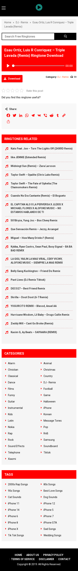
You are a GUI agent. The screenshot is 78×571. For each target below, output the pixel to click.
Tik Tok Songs (16, 535)
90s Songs (14, 490)
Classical (13, 376)
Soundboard (51, 446)
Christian (13, 369)
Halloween (50, 401)
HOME (18, 555)
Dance (11, 382)
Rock (11, 439)
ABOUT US (32, 555)
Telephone (14, 452)
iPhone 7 (49, 516)
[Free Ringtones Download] (39, 7)
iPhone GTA (50, 522)
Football (48, 388)
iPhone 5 (49, 509)
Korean (48, 414)
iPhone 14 (13, 509)
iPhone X (13, 528)
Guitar (11, 401)
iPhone (48, 407)
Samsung (49, 439)
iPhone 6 (13, 516)
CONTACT (64, 559)
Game (47, 395)
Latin (11, 420)
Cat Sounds (14, 497)
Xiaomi (12, 458)
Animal (48, 363)
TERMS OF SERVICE (23, 559)
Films (11, 388)
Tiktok (47, 452)
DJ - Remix (22, 22)
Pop (46, 427)
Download (14, 78)
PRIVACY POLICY (53, 555)
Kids (10, 414)
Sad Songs (50, 528)
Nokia (11, 427)
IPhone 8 (13, 522)
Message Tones (53, 420)
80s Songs (50, 484)
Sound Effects (16, 446)
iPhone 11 (13, 503)
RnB (46, 433)
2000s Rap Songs (18, 484)
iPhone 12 (49, 503)
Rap (10, 433)
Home (7, 22)
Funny (11, 395)
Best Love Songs (53, 490)
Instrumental (15, 407)
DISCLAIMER (46, 559)
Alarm (11, 363)
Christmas (49, 369)
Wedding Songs (52, 535)
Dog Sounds (50, 497)
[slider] (38, 66)
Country (48, 376)
